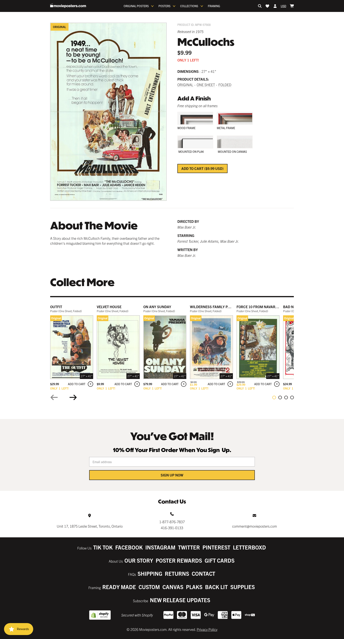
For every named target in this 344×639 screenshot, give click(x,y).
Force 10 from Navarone (259, 306)
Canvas (172, 586)
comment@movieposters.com (254, 526)
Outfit (56, 306)
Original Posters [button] (136, 6)
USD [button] (283, 6)
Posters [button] (164, 6)
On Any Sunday (157, 306)
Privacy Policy (207, 629)
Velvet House (109, 306)
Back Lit (216, 586)
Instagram (160, 547)
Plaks (194, 586)
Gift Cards (220, 560)
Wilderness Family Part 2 (213, 306)
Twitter (189, 547)
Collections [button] (189, 6)
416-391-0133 (172, 527)
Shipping (150, 573)
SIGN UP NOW (172, 475)
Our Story (138, 560)
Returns (177, 573)
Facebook (129, 547)
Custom (149, 586)
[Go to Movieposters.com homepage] (68, 5)
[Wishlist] (267, 6)
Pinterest (216, 547)
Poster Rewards (179, 560)
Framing (214, 6)
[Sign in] (275, 6)
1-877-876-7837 (172, 521)
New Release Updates (180, 600)
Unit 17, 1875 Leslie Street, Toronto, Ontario (90, 526)
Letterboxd (249, 547)
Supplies (242, 586)
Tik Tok (103, 547)
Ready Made (119, 586)
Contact (203, 573)
